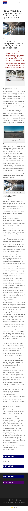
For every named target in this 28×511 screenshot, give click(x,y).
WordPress (15, 504)
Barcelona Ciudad (19, 20)
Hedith (6, 20)
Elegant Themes (13, 502)
